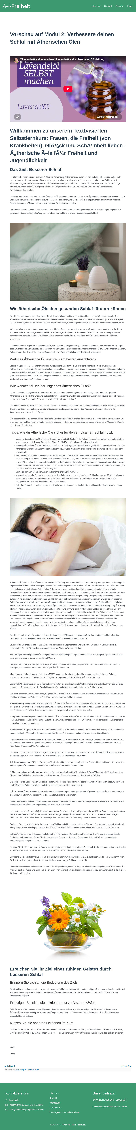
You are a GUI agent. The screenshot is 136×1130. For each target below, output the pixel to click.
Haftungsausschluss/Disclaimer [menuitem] (64, 1112)
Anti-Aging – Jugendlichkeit (27, 1069)
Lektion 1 (11, 1066)
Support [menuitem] (108, 6)
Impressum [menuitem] (55, 1103)
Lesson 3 (125, 1066)
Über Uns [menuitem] (54, 1093)
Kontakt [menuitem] (53, 1098)
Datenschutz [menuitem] (55, 1107)
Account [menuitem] (119, 6)
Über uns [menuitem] (96, 6)
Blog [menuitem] (129, 6)
